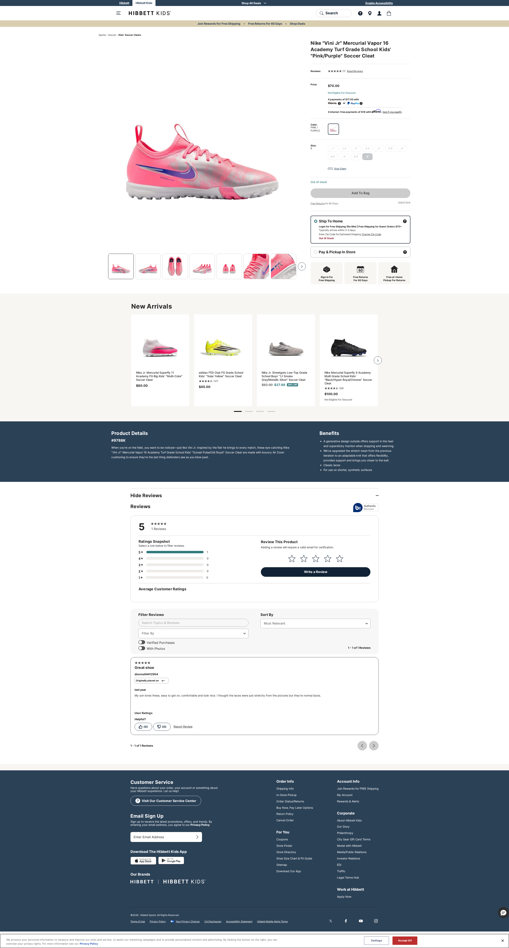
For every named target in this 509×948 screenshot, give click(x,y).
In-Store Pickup (286, 795)
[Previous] (103, 266)
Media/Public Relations (351, 852)
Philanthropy (345, 833)
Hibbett (124, 3)
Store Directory (286, 852)
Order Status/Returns (290, 801)
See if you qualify (392, 111)
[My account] (379, 13)
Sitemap (281, 864)
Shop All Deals (251, 3)
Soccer (112, 34)
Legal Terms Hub (348, 877)
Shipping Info (285, 788)
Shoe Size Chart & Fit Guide (294, 858)
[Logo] (146, 13)
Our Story (343, 826)
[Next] (302, 266)
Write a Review (315, 572)
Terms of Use (137, 921)
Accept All (405, 940)
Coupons (282, 839)
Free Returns (318, 203)
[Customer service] (360, 13)
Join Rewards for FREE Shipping (358, 788)
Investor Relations (348, 858)
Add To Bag (360, 193)
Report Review (183, 726)
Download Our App (288, 871)
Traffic (341, 871)
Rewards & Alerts (348, 801)
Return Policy (284, 813)
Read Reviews (355, 71)
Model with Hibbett (349, 845)
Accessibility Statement (239, 921)
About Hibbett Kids (349, 820)
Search (331, 13)
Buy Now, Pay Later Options (294, 807)
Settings (376, 940)
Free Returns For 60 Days (265, 23)
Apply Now (344, 896)
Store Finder (284, 845)
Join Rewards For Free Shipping (218, 23)
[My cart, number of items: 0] (389, 13)
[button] (503, 912)
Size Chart (340, 168)
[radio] (333, 129)
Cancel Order (285, 820)
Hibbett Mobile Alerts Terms (272, 921)
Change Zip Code (371, 234)
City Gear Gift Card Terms (353, 839)
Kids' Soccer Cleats (130, 34)
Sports (102, 34)
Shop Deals (297, 23)
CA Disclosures (212, 921)
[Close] (502, 940)
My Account (345, 795)
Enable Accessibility (379, 3)
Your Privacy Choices (188, 921)
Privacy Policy (200, 824)
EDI (339, 864)
